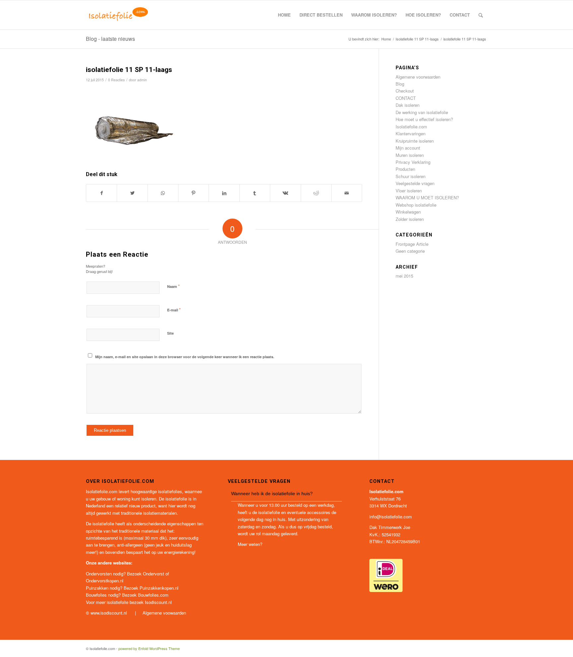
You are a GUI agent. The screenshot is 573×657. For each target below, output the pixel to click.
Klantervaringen (410, 133)
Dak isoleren (407, 105)
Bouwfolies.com (153, 595)
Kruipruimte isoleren (415, 141)
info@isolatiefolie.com (390, 516)
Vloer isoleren (409, 190)
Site (170, 333)
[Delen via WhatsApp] (163, 193)
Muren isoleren (410, 155)
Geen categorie (410, 251)
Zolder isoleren (410, 219)
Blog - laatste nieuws (110, 38)
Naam (173, 286)
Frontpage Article (412, 244)
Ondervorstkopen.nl (104, 580)
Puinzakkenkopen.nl (159, 588)
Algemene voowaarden (164, 613)
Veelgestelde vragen (415, 183)
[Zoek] (480, 15)
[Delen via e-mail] (347, 193)
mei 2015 (404, 276)
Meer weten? (250, 544)
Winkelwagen (408, 212)
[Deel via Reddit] (316, 193)
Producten (405, 169)
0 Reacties (116, 79)
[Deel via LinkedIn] (224, 193)
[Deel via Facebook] (101, 193)
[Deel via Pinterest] (193, 193)
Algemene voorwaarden (418, 77)
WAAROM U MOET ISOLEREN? (427, 197)
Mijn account (408, 148)
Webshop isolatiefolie (416, 205)
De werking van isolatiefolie (422, 112)
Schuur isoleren (410, 176)
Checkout (405, 91)
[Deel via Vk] (285, 193)
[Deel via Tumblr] (255, 193)
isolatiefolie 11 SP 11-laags (129, 70)
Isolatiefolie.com (411, 126)
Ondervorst (153, 573)
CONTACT (406, 98)
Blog (400, 84)
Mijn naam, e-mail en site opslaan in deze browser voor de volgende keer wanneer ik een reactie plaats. (184, 356)
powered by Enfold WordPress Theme (149, 648)
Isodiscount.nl (158, 602)
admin (142, 79)
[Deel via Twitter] (132, 193)
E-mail (174, 309)
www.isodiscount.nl (109, 613)
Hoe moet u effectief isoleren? (424, 119)
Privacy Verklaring (413, 162)
